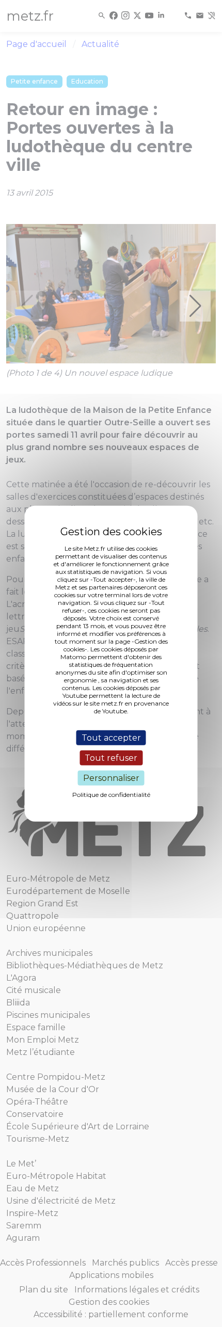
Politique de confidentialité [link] (111, 794)
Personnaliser (111, 778)
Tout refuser (111, 757)
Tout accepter (111, 737)
